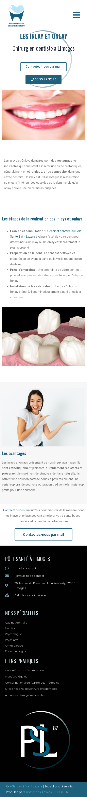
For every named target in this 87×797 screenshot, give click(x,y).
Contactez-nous (14, 510)
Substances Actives (38, 792)
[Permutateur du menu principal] (76, 15)
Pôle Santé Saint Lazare (26, 786)
